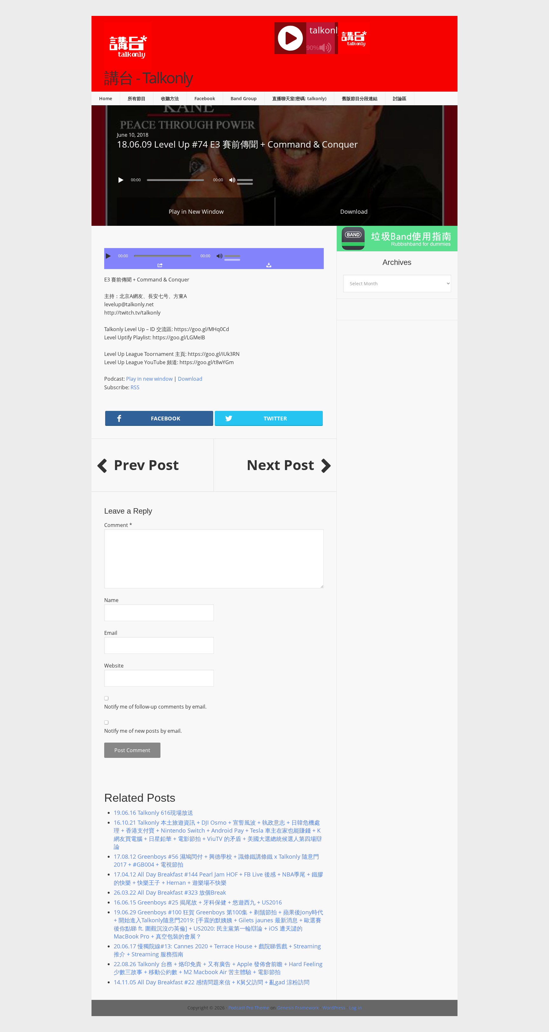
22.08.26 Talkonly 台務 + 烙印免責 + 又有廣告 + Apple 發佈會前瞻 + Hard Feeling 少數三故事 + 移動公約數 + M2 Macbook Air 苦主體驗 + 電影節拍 (218, 968)
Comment (118, 525)
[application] (274, 178)
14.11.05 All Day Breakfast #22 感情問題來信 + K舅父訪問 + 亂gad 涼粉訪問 (211, 982)
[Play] (122, 180)
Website (114, 665)
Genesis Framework (298, 1008)
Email (110, 632)
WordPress (333, 1008)
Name (111, 600)
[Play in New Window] (160, 265)
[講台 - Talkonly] (128, 65)
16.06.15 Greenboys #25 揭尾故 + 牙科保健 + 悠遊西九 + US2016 (198, 902)
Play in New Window (196, 211)
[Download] (268, 265)
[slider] (246, 179)
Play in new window (149, 378)
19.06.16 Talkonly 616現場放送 (153, 812)
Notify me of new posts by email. (143, 730)
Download (354, 211)
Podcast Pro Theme (248, 1008)
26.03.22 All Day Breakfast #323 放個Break (170, 892)
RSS (135, 387)
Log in (355, 1008)
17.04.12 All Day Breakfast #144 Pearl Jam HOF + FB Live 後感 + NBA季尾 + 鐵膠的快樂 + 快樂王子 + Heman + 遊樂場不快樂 (218, 878)
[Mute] (232, 180)
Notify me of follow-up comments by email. (155, 706)
